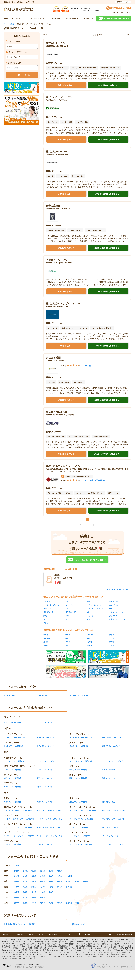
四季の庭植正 (53, 205)
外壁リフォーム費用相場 (12, 802)
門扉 (110, 609)
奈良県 (59, 887)
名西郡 (89, 642)
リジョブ (55, 948)
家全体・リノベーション (118, 619)
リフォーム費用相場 (71, 18)
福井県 (42, 881)
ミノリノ (33, 942)
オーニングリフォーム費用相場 (80, 844)
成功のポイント (87, 18)
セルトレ (95, 942)
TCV (76, 942)
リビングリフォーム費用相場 (14, 761)
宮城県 (33, 871)
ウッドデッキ (70, 605)
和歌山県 (69, 887)
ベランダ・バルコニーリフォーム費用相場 (19, 819)
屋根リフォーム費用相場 (78, 802)
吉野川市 (46, 638)
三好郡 (111, 645)
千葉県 (51, 876)
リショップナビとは (19, 18)
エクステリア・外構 (116, 612)
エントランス (114, 605)
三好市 (111, 638)
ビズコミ (37, 952)
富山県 (25, 881)
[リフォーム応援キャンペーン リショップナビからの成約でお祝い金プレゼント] (21, 87)
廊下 (88, 619)
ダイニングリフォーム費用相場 (80, 761)
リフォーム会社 (42, 695)
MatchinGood (43, 950)
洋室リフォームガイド (45, 770)
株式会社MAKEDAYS (57, 151)
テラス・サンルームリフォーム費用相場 (18, 827)
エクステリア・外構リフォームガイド (50, 810)
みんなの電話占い (24, 948)
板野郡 (67, 645)
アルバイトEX (13, 940)
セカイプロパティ (38, 954)
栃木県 (25, 876)
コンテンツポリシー (71, 934)
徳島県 (11, 24)
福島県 (59, 871)
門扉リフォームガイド (45, 844)
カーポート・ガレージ (51, 605)
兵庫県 (51, 887)
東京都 (59, 876)
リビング (90, 616)
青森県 (16, 871)
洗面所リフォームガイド (111, 746)
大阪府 (42, 887)
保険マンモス (22, 958)
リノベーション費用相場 (12, 722)
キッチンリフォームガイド (46, 737)
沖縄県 (77, 903)
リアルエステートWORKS (24, 956)
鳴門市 (67, 635)
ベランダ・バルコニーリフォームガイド (51, 819)
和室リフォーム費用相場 (78, 770)
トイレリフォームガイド (45, 746)
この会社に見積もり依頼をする (108, 85)
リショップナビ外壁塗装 (56, 944)
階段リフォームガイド (110, 778)
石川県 (33, 881)
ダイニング (113, 616)
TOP (6, 18)
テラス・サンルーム (94, 605)
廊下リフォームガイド (45, 778)
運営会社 (31, 934)
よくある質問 (20, 934)
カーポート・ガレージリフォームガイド (51, 836)
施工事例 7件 (100, 480)
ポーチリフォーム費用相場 (78, 827)
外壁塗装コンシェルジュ (78, 924)
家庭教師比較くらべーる (89, 946)
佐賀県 (25, 903)
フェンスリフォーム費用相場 (79, 836)
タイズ (69, 954)
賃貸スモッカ (71, 940)
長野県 (59, 881)
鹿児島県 (69, 903)
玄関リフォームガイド (45, 787)
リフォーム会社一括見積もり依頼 (87, 559)
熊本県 (42, 903)
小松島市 (90, 635)
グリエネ (111, 944)
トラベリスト (67, 952)
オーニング (47, 609)
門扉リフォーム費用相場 (12, 844)
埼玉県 (42, 876)
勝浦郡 (45, 642)
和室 (67, 619)
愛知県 (85, 881)
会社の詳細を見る (66, 85)
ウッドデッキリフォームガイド (113, 819)
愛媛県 (33, 897)
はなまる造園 (53, 357)
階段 (45, 616)
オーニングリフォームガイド (112, 844)
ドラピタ (97, 954)
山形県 (51, 871)
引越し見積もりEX (94, 940)
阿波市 (67, 638)
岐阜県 (68, 881)
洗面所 (89, 601)
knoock (52, 940)
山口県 (51, 892)
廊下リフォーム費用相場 (12, 778)
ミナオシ (53, 956)
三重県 (16, 887)
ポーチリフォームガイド (111, 827)
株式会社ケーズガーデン (59, 97)
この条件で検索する (22, 75)
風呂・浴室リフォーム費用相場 (80, 737)
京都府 (33, 887)
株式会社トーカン (55, 43)
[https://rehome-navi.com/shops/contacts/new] (108, 671)
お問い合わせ (6, 934)
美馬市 (89, 638)
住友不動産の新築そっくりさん (63, 465)
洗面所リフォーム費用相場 (78, 746)
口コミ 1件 (86, 365)
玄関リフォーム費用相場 (12, 787)
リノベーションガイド (45, 722)
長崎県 (33, 903)
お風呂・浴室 (114, 601)
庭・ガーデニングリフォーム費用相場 (82, 810)
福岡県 (16, 903)
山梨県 (51, 881)
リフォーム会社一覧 (37, 18)
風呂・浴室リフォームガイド (112, 737)
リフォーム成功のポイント (78, 695)
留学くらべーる (38, 946)
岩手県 (25, 871)
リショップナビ (24, 944)
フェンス (68, 609)
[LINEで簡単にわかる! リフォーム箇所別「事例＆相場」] (66, 656)
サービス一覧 (35, 964)
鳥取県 (16, 892)
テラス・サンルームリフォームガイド (50, 827)
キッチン (46, 601)
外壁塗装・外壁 (70, 612)
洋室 (45, 619)
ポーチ (89, 612)
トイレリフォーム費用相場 (13, 746)
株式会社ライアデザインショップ (64, 303)
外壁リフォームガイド (45, 802)
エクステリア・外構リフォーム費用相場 (18, 810)
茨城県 (16, 876)
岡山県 (33, 892)
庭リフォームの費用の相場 (117, 589)
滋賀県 (25, 887)
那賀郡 (111, 642)
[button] (113, 18)
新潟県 (16, 881)
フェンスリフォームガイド (111, 836)
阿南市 (111, 635)
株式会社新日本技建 (56, 411)
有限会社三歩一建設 (56, 259)
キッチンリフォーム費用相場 (14, 737)
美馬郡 (89, 645)
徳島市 (45, 635)
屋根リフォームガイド (110, 802)
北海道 (16, 865)
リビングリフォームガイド (46, 761)
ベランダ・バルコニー (95, 609)
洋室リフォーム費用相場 (12, 770)
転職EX (34, 940)
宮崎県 (59, 903)
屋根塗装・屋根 (49, 612)
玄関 (67, 616)
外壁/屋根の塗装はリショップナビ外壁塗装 (19, 924)
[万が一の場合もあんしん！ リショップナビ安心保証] (66, 671)
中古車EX (59, 942)
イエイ (77, 956)
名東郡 (67, 642)
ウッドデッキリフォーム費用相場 (81, 819)
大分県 (51, 903)
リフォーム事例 (54, 18)
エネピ (87, 944)
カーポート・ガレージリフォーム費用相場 (19, 836)
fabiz (115, 946)
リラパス (102, 956)
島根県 (25, 892)
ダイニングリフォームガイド (112, 761)
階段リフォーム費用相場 (78, 778)
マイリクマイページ (85, 950)
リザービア (96, 948)
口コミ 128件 (87, 480)
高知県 (42, 897)
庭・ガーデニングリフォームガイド (115, 810)
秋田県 (42, 871)
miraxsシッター (101, 952)
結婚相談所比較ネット (61, 946)
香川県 (25, 897)
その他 (45, 623)
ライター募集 (86, 934)
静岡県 (77, 881)
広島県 (42, 892)
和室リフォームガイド (110, 770)
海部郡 (45, 645)
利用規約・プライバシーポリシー (49, 934)
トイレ (67, 601)
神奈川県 (69, 876)
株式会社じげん (21, 964)
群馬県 (33, 876)
